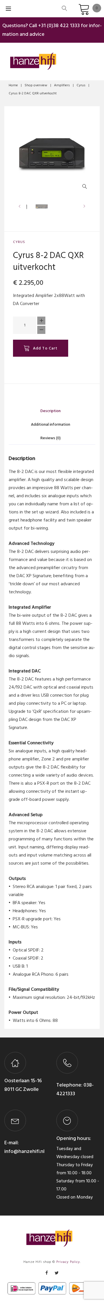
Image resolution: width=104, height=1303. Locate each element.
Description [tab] (50, 410)
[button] (86, 187)
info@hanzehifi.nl (24, 1151)
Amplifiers (62, 85)
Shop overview (36, 85)
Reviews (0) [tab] (50, 438)
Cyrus (81, 85)
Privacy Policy (68, 1262)
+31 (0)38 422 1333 (59, 25)
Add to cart (45, 348)
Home (13, 85)
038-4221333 (75, 1089)
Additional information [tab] (50, 424)
